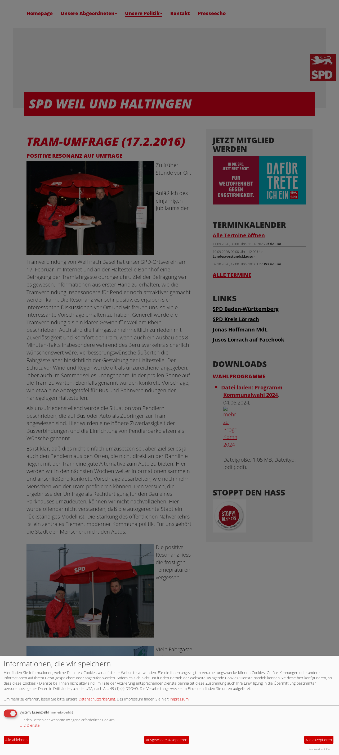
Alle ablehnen (16, 739)
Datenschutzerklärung (97, 699)
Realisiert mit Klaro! (321, 749)
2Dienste (30, 725)
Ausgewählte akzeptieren (166, 739)
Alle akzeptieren (319, 739)
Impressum (179, 699)
